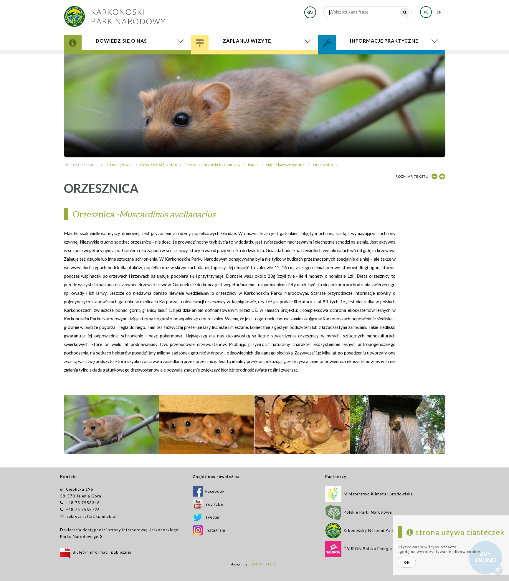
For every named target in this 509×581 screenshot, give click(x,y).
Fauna (253, 164)
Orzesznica (323, 164)
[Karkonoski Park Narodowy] (114, 14)
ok (407, 562)
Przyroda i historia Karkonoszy (212, 164)
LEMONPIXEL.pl (263, 564)
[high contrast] (310, 12)
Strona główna (120, 164)
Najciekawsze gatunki (286, 164)
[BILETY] (254, 60)
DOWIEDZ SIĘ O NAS (158, 164)
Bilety (254, 60)
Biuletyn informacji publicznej (100, 552)
